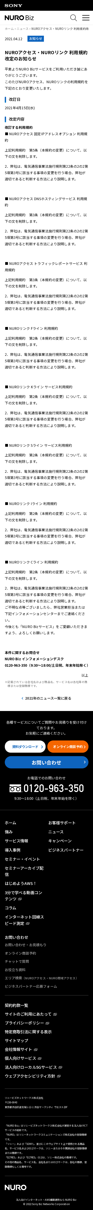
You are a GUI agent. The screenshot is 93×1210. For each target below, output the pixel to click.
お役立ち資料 (15, 969)
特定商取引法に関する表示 (28, 1031)
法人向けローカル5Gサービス (31, 1067)
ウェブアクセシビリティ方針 (30, 1076)
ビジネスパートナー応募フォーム (31, 986)
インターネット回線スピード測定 (24, 920)
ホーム (9, 28)
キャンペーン (60, 840)
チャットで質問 (17, 961)
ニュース (23, 28)
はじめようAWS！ (21, 883)
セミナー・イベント (22, 859)
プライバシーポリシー (24, 1023)
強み (9, 831)
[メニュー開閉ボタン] (86, 18)
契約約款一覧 (16, 1005)
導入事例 (13, 850)
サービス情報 (16, 840)
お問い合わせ (47, 762)
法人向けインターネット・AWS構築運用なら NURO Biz (46, 1199)
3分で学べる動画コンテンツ (23, 895)
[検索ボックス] (73, 17)
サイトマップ (16, 1040)
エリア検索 (42, 977)
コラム (10, 908)
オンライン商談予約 (67, 746)
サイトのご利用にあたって (28, 1014)
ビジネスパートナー (65, 850)
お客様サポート (62, 822)
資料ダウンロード (25, 746)
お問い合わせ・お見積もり (26, 944)
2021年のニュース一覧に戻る (48, 698)
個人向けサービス (20, 1058)
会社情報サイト (18, 1049)
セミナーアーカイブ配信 (24, 871)
